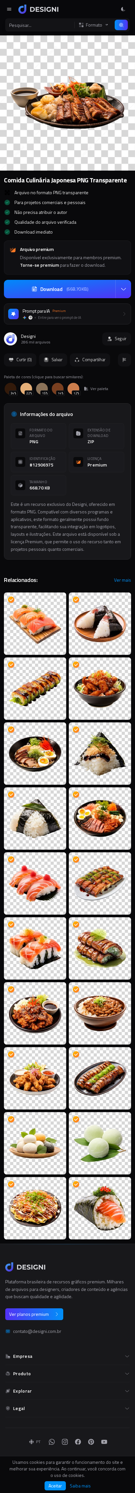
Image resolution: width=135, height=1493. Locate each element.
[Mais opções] (123, 289)
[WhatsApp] (52, 1442)
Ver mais (122, 580)
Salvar (57, 359)
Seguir (120, 338)
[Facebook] (78, 1442)
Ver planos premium (29, 1314)
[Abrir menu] (9, 9)
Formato (94, 25)
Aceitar (55, 1485)
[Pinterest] (91, 1442)
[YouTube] (104, 1442)
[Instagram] (65, 1442)
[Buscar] (121, 25)
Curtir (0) (24, 359)
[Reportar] (124, 359)
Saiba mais (80, 1486)
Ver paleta (99, 388)
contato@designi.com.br (37, 1331)
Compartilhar (94, 359)
